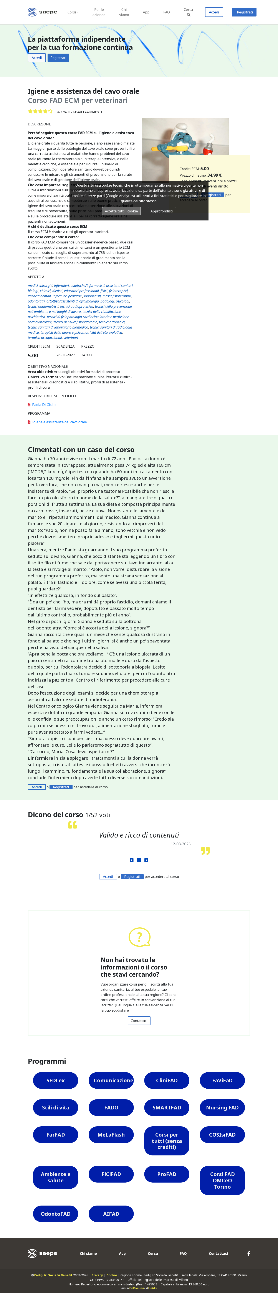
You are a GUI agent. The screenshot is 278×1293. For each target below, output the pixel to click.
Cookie (111, 1275)
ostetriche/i (79, 285)
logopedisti (92, 296)
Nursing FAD (222, 1107)
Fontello (152, 1287)
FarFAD (55, 1134)
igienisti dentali (39, 296)
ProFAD (166, 1174)
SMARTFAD (167, 1107)
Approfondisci (162, 211)
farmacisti (96, 285)
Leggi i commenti (87, 112)
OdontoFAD (56, 1213)
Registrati (245, 12)
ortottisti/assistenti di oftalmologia (72, 301)
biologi (33, 290)
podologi (107, 301)
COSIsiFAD (222, 1134)
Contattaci (139, 1020)
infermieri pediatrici (67, 296)
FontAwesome (136, 1287)
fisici (104, 290)
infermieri (61, 285)
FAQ (166, 12)
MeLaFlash (111, 1134)
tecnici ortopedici (112, 322)
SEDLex (55, 1080)
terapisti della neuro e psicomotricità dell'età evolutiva (81, 332)
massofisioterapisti (117, 296)
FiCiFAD (111, 1174)
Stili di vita (55, 1107)
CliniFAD (167, 1080)
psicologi (122, 301)
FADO (111, 1107)
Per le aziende (99, 12)
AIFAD (111, 1213)
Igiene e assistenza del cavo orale (59, 422)
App (146, 12)
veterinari (71, 337)
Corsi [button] (72, 12)
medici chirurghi (40, 285)
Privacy (97, 1275)
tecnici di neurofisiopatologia (75, 322)
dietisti (57, 290)
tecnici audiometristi (43, 306)
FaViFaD (222, 1080)
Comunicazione (113, 1080)
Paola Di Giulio (44, 404)
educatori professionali (81, 290)
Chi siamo (124, 12)
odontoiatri (36, 301)
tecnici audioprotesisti (76, 306)
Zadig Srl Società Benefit (53, 1275)
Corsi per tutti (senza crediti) (167, 1141)
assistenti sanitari (119, 285)
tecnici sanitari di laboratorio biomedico (58, 327)
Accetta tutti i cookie (121, 211)
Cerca (188, 9)
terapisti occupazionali (45, 337)
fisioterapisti (118, 290)
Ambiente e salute (56, 1177)
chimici (45, 290)
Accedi (214, 12)
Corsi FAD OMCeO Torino (222, 1180)
